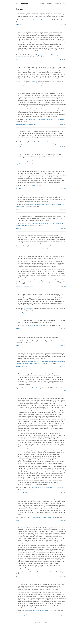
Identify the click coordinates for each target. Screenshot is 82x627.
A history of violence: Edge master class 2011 (39, 517)
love (17, 188)
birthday (18, 286)
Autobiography (28, 308)
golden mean (27, 577)
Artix (17, 124)
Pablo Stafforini (22, 3)
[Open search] (61, 3)
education (18, 345)
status (17, 520)
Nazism (27, 249)
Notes (42, 3)
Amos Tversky (19, 366)
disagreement (19, 577)
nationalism (53, 249)
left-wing (18, 313)
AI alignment (19, 59)
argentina (32, 249)
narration (18, 228)
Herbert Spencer (20, 249)
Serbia (29, 615)
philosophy (30, 286)
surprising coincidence (37, 577)
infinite (18, 328)
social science (24, 492)
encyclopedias (19, 390)
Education (26, 341)
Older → (45, 622)
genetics (18, 492)
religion (23, 313)
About (57, 3)
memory (28, 146)
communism (38, 249)
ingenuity (26, 390)
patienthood (19, 24)
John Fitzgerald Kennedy (22, 86)
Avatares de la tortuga (35, 325)
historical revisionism (31, 164)
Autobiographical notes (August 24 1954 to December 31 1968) (43, 280)
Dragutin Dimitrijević (21, 615)
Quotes (49, 3)
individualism (46, 249)
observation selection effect (36, 86)
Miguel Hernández (20, 146)
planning (32, 390)
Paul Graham (22, 124)
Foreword (34, 81)
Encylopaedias (33, 388)
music (20, 188)
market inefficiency (31, 124)
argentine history (20, 164)
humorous (18, 209)
